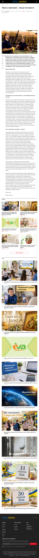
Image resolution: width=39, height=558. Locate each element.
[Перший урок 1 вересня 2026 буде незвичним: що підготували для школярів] (19, 271)
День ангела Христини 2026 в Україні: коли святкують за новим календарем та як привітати (10, 246)
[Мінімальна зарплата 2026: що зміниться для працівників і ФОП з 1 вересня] (19, 371)
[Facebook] (3, 59)
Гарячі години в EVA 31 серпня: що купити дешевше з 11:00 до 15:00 (9, 229)
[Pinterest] (3, 66)
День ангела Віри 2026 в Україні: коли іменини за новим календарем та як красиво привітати (28, 230)
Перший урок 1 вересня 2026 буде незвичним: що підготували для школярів (20, 282)
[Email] (3, 68)
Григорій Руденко (7, 11)
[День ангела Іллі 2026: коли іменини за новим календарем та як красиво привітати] (28, 206)
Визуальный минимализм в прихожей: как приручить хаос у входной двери (20, 458)
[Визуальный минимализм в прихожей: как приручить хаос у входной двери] (19, 447)
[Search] (36, 2)
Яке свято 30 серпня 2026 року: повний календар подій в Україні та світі (19, 508)
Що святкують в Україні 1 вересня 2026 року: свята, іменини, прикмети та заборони (20, 433)
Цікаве (23, 11)
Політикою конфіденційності (20, 546)
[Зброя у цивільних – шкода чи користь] (19, 42)
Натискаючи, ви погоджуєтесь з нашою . (14, 546)
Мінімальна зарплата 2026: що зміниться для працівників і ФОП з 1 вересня (20, 382)
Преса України (10, 552)
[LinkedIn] (3, 63)
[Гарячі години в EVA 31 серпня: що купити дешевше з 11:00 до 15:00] (10, 223)
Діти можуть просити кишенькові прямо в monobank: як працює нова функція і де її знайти (9, 213)
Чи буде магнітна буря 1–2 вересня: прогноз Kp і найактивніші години (19, 407)
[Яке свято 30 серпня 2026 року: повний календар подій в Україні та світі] (19, 497)
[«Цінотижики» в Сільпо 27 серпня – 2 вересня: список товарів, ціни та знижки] (28, 239)
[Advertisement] (19, 21)
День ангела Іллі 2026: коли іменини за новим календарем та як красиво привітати (28, 213)
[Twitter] (3, 61)
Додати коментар (19, 252)
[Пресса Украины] (19, 1)
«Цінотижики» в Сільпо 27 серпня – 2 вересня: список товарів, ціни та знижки (28, 246)
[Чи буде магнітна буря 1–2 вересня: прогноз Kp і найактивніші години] (19, 396)
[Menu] (3, 2)
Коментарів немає (29, 11)
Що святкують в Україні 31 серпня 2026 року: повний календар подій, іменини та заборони (19, 483)
